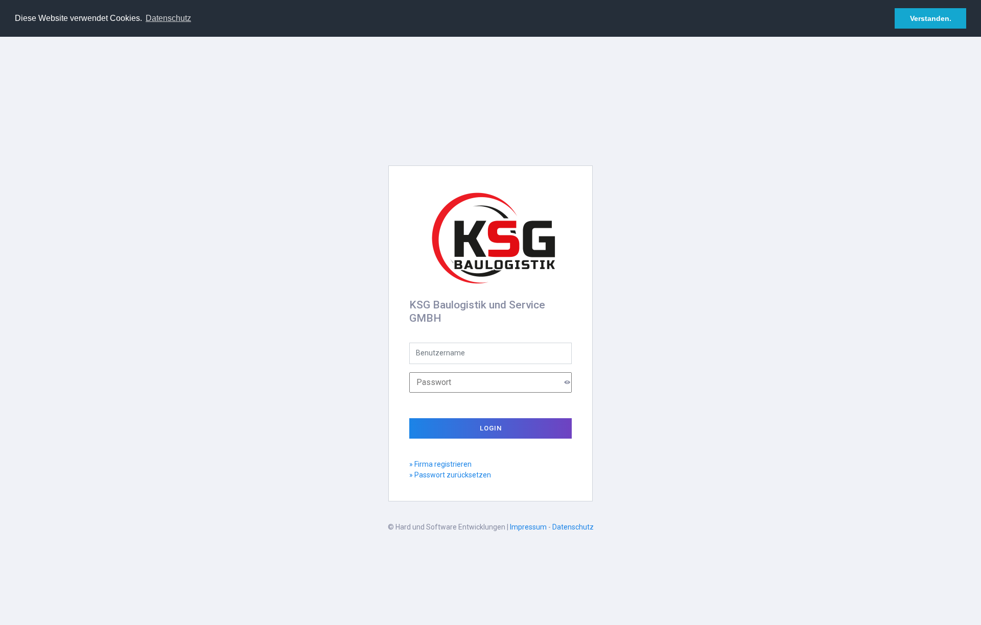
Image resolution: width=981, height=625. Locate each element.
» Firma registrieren (440, 464)
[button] (567, 382)
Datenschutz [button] (168, 18)
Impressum (528, 527)
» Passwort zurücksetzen (450, 475)
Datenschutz (573, 527)
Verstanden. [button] (930, 18)
